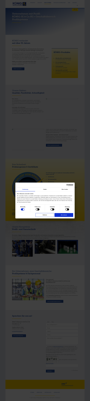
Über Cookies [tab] (65, 189)
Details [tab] (45, 189)
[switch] (37, 209)
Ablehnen (45, 214)
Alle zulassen (64, 214)
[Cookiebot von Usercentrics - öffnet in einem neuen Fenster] (67, 185)
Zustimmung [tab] (25, 189)
